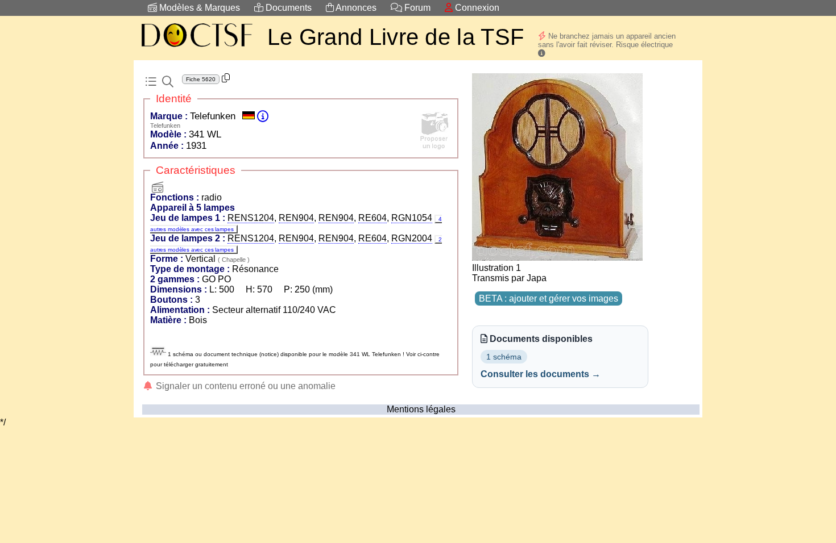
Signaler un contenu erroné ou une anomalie (245, 386)
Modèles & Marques (198, 7)
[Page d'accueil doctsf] (196, 48)
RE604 (372, 218)
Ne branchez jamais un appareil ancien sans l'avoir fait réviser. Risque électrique (607, 40)
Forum (416, 7)
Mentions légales (421, 409)
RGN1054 (411, 218)
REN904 (296, 218)
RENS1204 (250, 218)
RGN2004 (411, 238)
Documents (287, 7)
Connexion (476, 7)
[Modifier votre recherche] (167, 82)
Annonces (355, 7)
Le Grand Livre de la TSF (395, 36)
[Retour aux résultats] (150, 82)
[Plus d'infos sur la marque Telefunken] (262, 116)
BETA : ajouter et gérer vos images (548, 298)
